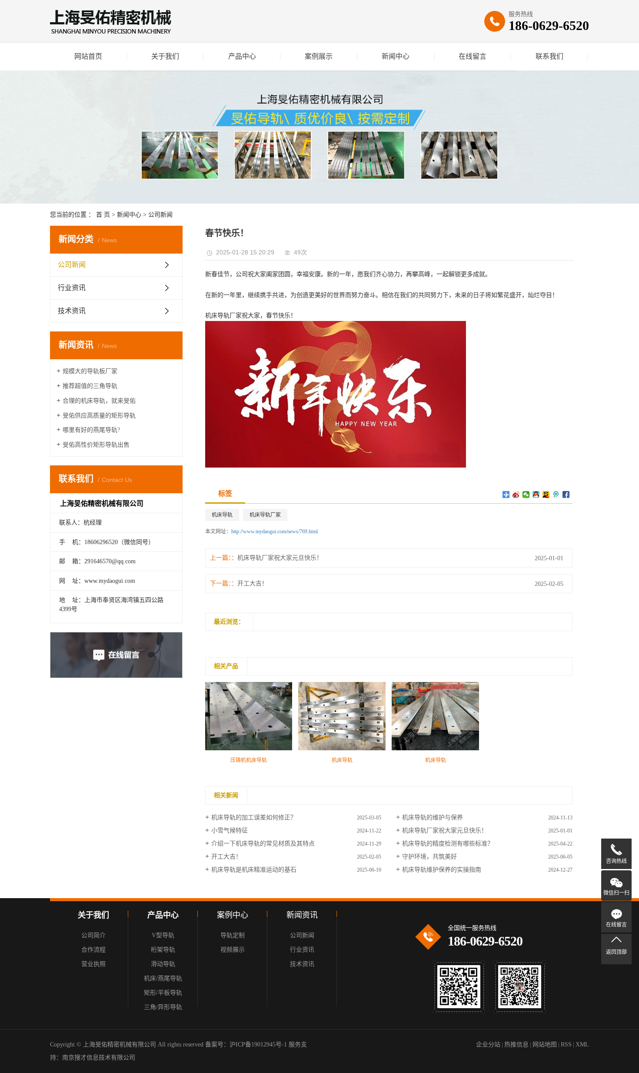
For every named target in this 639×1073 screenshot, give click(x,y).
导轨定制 (232, 935)
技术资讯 (72, 310)
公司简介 (93, 935)
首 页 (103, 214)
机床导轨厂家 (265, 515)
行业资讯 (72, 287)
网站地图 (544, 1044)
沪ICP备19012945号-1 (258, 1044)
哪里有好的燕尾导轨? (91, 430)
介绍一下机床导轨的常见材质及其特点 (263, 843)
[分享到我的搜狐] (546, 494)
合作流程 (93, 949)
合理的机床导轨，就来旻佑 (99, 401)
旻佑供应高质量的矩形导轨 (99, 415)
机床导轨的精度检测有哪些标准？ (447, 843)
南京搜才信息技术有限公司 (98, 1057)
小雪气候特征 (229, 830)
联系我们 (549, 56)
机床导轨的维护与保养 (432, 817)
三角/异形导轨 (163, 1007)
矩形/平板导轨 (163, 992)
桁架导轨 (163, 949)
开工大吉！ (252, 583)
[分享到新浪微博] (516, 494)
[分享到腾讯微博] (556, 494)
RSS (566, 1044)
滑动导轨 (163, 964)
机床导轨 (222, 515)
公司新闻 (160, 214)
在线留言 (472, 56)
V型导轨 (163, 935)
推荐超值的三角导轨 (90, 386)
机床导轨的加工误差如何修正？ (253, 817)
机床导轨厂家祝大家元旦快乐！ (280, 558)
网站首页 (88, 56)
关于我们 (165, 56)
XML (582, 1044)
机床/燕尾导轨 (163, 978)
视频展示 (232, 949)
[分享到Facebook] (566, 494)
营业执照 (93, 964)
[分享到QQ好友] (536, 494)
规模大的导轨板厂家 (90, 371)
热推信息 (516, 1044)
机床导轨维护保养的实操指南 (441, 869)
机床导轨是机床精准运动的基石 (253, 869)
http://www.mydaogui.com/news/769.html (274, 531)
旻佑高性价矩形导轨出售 (96, 444)
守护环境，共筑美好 (429, 856)
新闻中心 (395, 56)
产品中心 (242, 56)
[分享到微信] (526, 494)
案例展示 (319, 56)
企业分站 (488, 1044)
